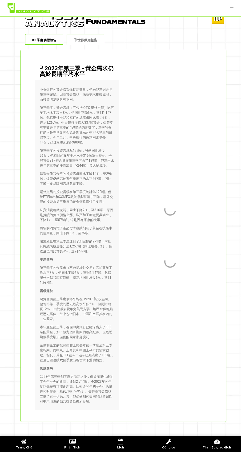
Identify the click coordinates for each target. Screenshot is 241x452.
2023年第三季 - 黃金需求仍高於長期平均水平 (77, 71)
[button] (77, 71)
